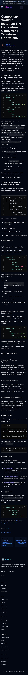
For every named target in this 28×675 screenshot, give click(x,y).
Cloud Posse (4, 658)
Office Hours (4, 643)
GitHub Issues (4, 650)
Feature (8, 529)
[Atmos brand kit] (6, 560)
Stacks (3, 602)
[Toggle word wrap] (22, 95)
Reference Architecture (18, 1)
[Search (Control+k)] (21, 7)
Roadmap (3, 623)
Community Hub (5, 637)
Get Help (3, 661)
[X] (5, 571)
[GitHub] (2, 571)
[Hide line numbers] (19, 95)
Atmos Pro (4, 591)
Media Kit (3, 629)
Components (4, 599)
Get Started (4, 582)
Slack (2, 640)
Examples (3, 588)
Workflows (4, 605)
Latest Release (5, 626)
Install (2, 579)
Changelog (4, 620)
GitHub (3, 664)
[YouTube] (10, 571)
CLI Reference (4, 585)
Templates (4, 612)
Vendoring (3, 609)
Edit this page (7, 532)
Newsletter (4, 647)
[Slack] (13, 571)
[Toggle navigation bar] (25, 7)
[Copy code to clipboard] (25, 95)
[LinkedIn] (7, 571)
